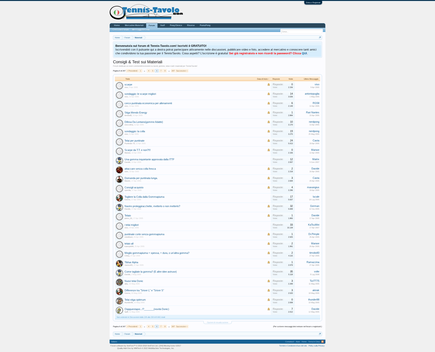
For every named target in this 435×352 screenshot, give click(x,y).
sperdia (128, 190)
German (314, 206)
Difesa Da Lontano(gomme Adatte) (144, 122)
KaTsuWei (313, 224)
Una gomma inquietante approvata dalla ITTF (149, 159)
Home (117, 25)
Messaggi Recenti (141, 30)
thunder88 (129, 302)
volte (316, 271)
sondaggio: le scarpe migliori (140, 94)
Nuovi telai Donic (134, 281)
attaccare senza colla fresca (140, 168)
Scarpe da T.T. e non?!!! (138, 150)
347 (173, 71)
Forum (152, 25)
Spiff (126, 312)
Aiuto (298, 342)
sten (126, 171)
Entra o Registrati (313, 3)
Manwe (127, 153)
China (127, 256)
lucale (316, 196)
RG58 (316, 103)
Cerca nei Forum (121, 30)
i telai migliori (132, 225)
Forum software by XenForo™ (134, 346)
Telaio (128, 215)
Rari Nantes (312, 112)
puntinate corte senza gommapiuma (144, 234)
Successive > (181, 71)
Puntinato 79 (130, 143)
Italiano (114, 342)
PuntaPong (205, 25)
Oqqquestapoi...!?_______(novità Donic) (147, 309)
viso (126, 87)
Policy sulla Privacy (317, 346)
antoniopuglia (312, 93)
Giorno (127, 200)
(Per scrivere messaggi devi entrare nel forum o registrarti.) (297, 326)
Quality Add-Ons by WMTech (145, 348)
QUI (304, 53)
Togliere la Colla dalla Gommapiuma (144, 196)
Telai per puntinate (134, 140)
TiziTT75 (314, 281)
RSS (322, 341)
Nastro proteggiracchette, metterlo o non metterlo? (152, 206)
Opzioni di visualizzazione (217, 322)
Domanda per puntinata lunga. (141, 178)
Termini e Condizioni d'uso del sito (293, 346)
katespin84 (129, 246)
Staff (162, 25)
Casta (316, 140)
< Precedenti (132, 71)
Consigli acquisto (134, 187)
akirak (315, 290)
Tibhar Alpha (131, 262)
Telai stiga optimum (135, 299)
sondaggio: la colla (135, 131)
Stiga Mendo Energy (136, 112)
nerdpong (314, 121)
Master (127, 181)
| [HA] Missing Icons (170, 346)
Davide (127, 162)
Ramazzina (313, 262)
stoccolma (129, 125)
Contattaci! (289, 342)
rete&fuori (129, 237)
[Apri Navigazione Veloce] (320, 37)
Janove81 (129, 265)
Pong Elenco (176, 25)
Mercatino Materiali (134, 25)
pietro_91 (128, 218)
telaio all (129, 243)
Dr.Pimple (313, 234)
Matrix (315, 159)
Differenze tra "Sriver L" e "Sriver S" (144, 290)
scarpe (128, 84)
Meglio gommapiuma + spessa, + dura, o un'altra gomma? (157, 253)
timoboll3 (128, 115)
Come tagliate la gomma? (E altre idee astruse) (151, 271)
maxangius (313, 187)
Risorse (191, 25)
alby (126, 284)
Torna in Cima (314, 342)
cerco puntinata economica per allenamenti (148, 103)
